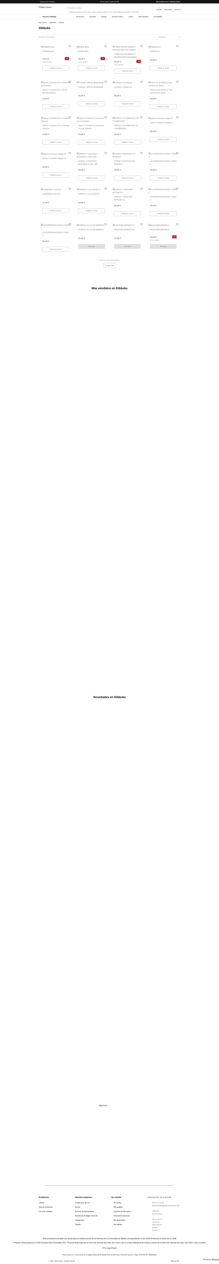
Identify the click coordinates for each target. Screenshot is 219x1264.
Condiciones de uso (82, 1203)
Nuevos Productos (46, 1207)
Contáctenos (80, 1220)
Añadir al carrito (56, 68)
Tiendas (78, 1224)
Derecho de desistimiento (84, 1211)
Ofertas (41, 1203)
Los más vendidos (45, 1211)
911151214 (157, 1214)
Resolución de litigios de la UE (86, 1216)
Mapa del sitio (175, 1261)
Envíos (77, 1207)
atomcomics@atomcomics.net (165, 1205)
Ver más (92, 246)
